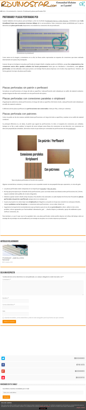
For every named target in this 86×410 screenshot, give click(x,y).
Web (4, 311)
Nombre (6, 298)
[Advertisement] (43, 80)
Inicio (3, 11)
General (19, 11)
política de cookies (45, 406)
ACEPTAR (43, 408)
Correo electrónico (9, 304)
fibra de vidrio (51, 189)
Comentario (7, 279)
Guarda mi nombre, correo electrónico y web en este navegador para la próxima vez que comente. (34, 317)
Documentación (11, 11)
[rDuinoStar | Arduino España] (43, 4)
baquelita (43, 189)
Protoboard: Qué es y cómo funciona (56, 21)
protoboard (71, 128)
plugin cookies (81, 407)
